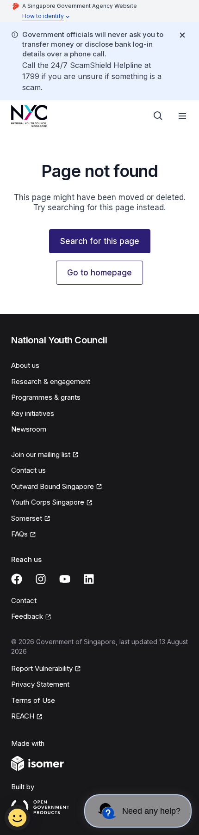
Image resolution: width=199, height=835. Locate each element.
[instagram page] (40, 579)
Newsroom (28, 429)
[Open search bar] (158, 116)
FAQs (19, 534)
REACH (22, 716)
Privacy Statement (40, 684)
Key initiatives (32, 413)
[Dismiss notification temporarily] (182, 35)
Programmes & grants (46, 397)
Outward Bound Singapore (52, 486)
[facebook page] (16, 579)
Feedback (27, 616)
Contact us (28, 470)
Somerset (26, 518)
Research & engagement (50, 381)
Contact (24, 600)
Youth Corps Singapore (47, 502)
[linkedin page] (88, 579)
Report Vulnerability (42, 668)
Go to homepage (99, 272)
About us (25, 365)
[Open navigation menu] (182, 116)
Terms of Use (33, 700)
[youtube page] (64, 579)
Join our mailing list (40, 454)
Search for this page (99, 241)
